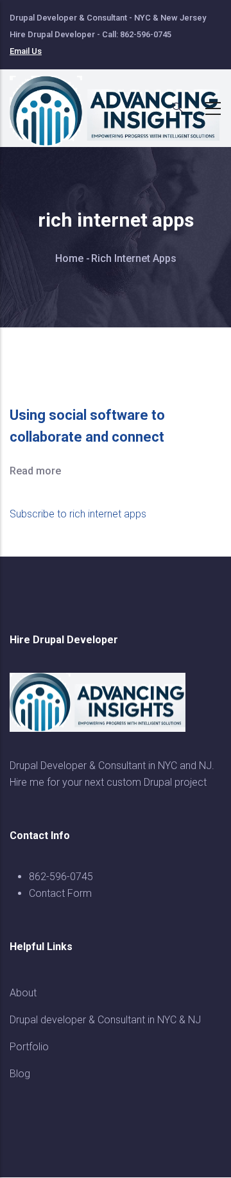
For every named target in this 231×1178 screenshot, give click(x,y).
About (23, 993)
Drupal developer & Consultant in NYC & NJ (105, 1020)
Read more (35, 471)
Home (69, 258)
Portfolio (29, 1047)
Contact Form (60, 893)
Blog (20, 1074)
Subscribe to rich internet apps (78, 514)
